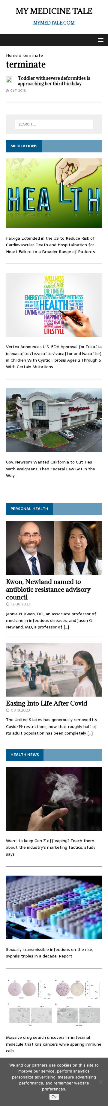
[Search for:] (54, 124)
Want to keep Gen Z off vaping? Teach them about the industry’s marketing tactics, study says (50, 847)
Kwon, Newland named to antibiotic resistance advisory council (48, 589)
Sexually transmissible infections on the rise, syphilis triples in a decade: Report (49, 952)
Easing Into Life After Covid (46, 703)
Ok (54, 1097)
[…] (66, 627)
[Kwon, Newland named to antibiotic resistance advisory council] (54, 571)
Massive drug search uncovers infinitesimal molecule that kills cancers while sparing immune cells (53, 1044)
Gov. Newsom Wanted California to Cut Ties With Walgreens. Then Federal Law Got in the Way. (50, 469)
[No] (101, 1082)
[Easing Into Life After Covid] (54, 693)
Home (12, 55)
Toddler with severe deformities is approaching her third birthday (54, 80)
